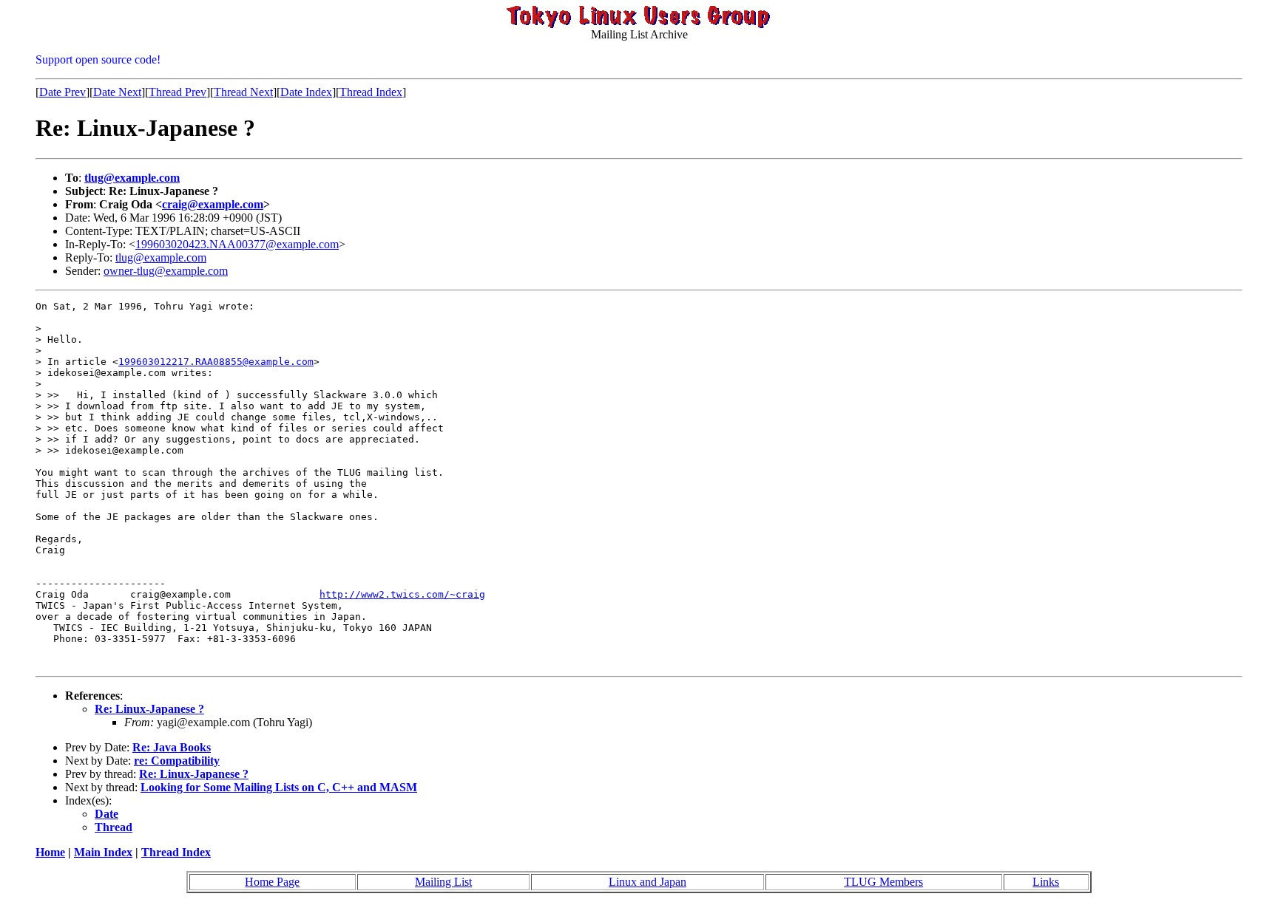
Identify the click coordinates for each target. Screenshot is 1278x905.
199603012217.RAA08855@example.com (216, 361)
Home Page (272, 881)
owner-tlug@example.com (166, 270)
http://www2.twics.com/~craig (402, 594)
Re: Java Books (171, 747)
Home (50, 852)
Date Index (306, 92)
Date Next (117, 92)
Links (1045, 881)
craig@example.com (212, 204)
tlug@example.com (132, 177)
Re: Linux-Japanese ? (149, 709)
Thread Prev (177, 92)
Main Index (103, 852)
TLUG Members (883, 881)
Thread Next (243, 92)
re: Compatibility (177, 760)
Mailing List (443, 881)
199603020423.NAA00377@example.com (237, 244)
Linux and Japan (647, 881)
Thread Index (370, 92)
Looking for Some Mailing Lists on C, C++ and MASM (279, 787)
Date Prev (62, 92)
